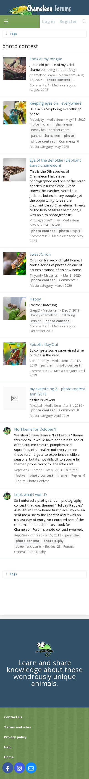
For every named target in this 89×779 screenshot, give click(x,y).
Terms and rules (17, 727)
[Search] (84, 21)
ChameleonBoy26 (43, 75)
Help (7, 747)
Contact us (13, 717)
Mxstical (36, 405)
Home (9, 757)
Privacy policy (15, 737)
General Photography (30, 552)
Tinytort (35, 275)
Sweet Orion (40, 254)
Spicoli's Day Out (44, 344)
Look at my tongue (46, 58)
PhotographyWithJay (45, 220)
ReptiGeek (21, 470)
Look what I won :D (30, 494)
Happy (35, 299)
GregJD (35, 310)
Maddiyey (37, 119)
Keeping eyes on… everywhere (55, 103)
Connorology (39, 360)
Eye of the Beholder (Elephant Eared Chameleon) (55, 163)
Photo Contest (38, 481)
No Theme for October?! (35, 429)
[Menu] (6, 21)
